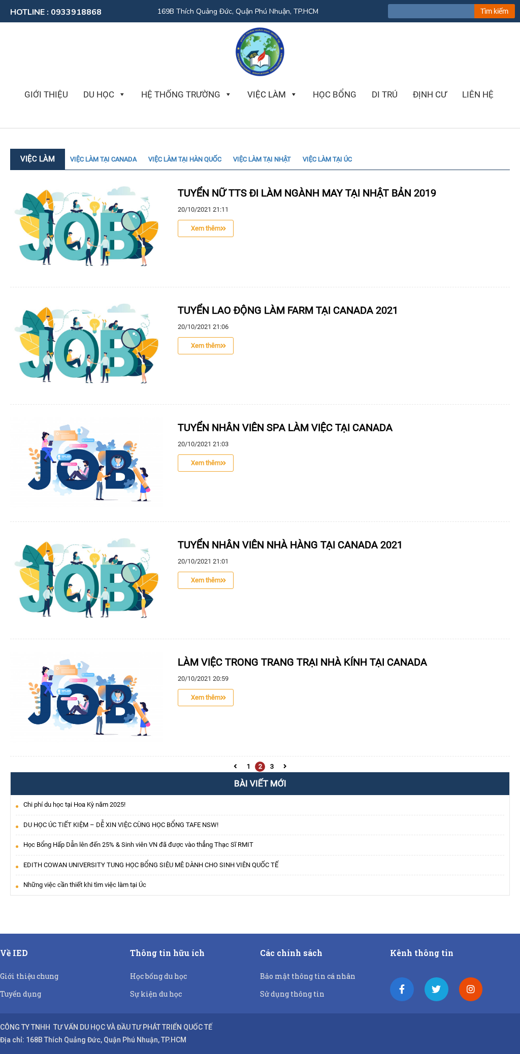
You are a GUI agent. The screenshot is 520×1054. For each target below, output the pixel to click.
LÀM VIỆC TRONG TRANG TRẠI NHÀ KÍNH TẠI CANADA (302, 662)
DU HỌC (98, 94)
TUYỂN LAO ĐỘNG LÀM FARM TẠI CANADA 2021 (288, 310)
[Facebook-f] (402, 989)
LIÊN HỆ (478, 94)
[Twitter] (436, 989)
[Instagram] (471, 989)
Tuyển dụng (20, 994)
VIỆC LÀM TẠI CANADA (103, 159)
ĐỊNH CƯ (430, 94)
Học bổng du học (158, 976)
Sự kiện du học (156, 994)
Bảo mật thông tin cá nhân (307, 976)
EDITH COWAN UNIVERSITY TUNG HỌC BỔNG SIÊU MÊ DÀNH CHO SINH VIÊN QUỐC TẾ (150, 865)
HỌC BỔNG (334, 94)
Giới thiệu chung (29, 976)
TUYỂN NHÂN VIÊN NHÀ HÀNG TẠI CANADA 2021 (290, 545)
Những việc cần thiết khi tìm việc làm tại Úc (84, 884)
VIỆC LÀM (266, 94)
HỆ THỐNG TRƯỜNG (180, 94)
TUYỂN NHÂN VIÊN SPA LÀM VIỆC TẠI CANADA (285, 427)
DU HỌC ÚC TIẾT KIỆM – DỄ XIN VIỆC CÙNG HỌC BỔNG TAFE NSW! (120, 825)
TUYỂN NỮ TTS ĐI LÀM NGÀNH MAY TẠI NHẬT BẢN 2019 (307, 193)
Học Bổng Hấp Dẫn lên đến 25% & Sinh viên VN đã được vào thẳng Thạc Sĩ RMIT (138, 844)
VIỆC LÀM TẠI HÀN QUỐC (184, 159)
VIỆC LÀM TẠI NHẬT (262, 159)
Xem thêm (205, 228)
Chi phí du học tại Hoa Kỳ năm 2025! (74, 804)
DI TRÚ (385, 94)
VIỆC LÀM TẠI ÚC (327, 159)
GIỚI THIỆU (46, 94)
